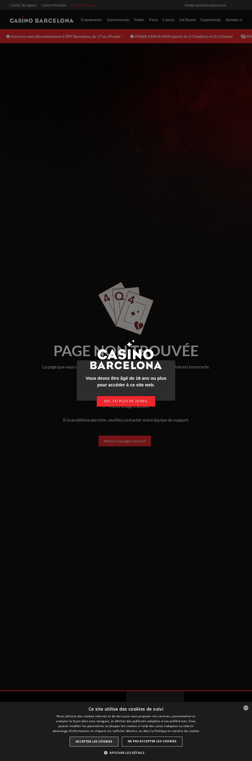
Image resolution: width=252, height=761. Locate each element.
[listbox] (245, 707)
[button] (126, 752)
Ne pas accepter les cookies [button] (152, 741)
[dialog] (126, 731)
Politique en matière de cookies (176, 731)
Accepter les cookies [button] (94, 741)
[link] (126, 401)
